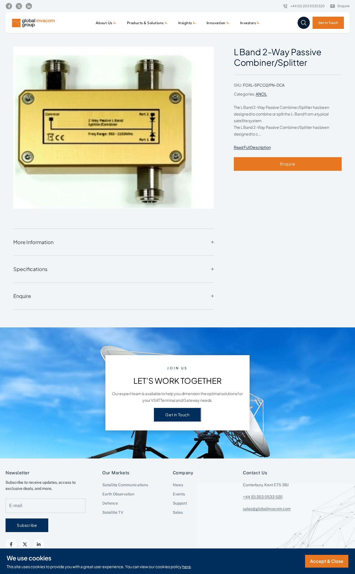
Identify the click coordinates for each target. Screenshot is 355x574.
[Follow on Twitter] (19, 6)
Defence (110, 503)
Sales (178, 512)
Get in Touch (177, 414)
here (186, 566)
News (178, 485)
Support (180, 503)
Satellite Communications (125, 485)
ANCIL (261, 93)
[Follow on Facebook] (9, 6)
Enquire (287, 163)
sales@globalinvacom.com (267, 509)
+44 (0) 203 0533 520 (263, 497)
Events (179, 494)
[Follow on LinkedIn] (29, 6)
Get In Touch (328, 22)
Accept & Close (326, 561)
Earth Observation (118, 494)
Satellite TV (112, 512)
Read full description (252, 147)
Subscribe (27, 525)
